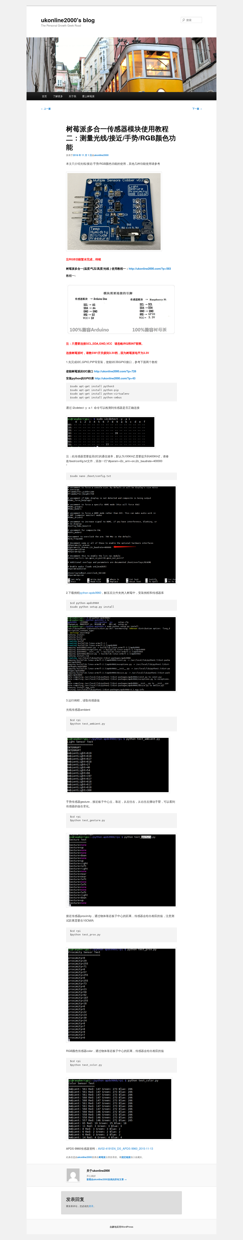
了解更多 (58, 96)
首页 (44, 96)
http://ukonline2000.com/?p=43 (114, 378)
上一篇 (46, 108)
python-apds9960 (90, 593)
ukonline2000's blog (68, 20)
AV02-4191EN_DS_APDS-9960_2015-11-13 (125, 1148)
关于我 (72, 96)
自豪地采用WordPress (121, 1226)
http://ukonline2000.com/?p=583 (150, 268)
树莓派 (102, 1157)
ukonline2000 (101, 155)
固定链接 (126, 1157)
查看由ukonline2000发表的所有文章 (107, 1179)
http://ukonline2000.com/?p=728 (114, 371)
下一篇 (197, 108)
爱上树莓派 (88, 96)
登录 (91, 1206)
